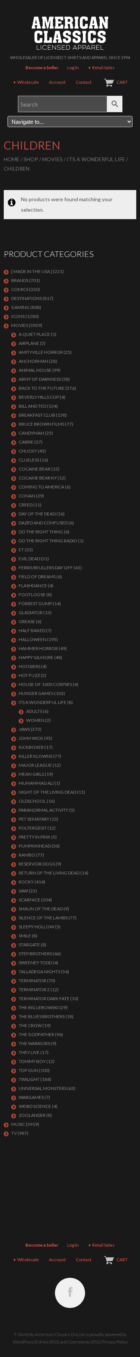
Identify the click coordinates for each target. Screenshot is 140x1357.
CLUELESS (29, 460)
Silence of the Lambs (43, 918)
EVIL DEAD (29, 558)
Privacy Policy (115, 1342)
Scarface (29, 900)
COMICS (19, 289)
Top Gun (28, 1070)
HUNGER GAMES (36, 693)
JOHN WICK (31, 738)
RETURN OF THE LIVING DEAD (49, 873)
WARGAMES (31, 1097)
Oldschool (32, 801)
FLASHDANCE (33, 585)
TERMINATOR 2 (34, 989)
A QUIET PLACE (34, 334)
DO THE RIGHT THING (41, 531)
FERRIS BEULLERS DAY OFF (46, 567)
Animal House (35, 370)
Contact (83, 82)
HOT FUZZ (29, 675)
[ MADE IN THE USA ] (31, 271)
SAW (23, 891)
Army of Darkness (40, 379)
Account (57, 82)
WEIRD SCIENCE (35, 1106)
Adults (34, 711)
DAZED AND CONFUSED (43, 523)
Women (35, 720)
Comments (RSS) (84, 1342)
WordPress (23, 1342)
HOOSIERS (29, 666)
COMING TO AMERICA (41, 487)
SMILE (25, 935)
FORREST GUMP (35, 603)
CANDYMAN (31, 433)
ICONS (18, 316)
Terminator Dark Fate (44, 998)
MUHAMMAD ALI (36, 783)
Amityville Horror (41, 352)
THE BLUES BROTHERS (42, 1016)
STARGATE (29, 944)
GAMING (20, 307)
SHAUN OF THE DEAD (41, 909)
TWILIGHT (29, 1079)
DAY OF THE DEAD (37, 514)
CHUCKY (28, 451)
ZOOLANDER (32, 1115)
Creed (25, 505)
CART (122, 82)
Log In (73, 67)
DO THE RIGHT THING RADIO (48, 540)
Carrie (26, 442)
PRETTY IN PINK (34, 837)
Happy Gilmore (36, 657)
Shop (31, 159)
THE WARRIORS (34, 1043)
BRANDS (19, 280)
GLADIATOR (31, 612)
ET (21, 549)
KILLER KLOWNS (35, 756)
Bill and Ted (32, 406)
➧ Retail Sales (101, 67)
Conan (27, 496)
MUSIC (18, 1124)
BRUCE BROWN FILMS (41, 424)
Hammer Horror (38, 648)
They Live (29, 1052)
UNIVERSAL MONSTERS (42, 1088)
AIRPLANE (29, 343)
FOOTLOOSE (32, 594)
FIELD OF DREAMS (37, 576)
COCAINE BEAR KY (38, 478)
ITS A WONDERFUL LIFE (96, 159)
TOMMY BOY (32, 1061)
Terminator (32, 980)
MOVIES (52, 159)
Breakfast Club (37, 415)
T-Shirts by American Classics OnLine (49, 1334)
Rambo (27, 855)
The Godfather (36, 1034)
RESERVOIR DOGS (37, 864)
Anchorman (33, 361)
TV (14, 1133)
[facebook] (70, 1293)
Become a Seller (41, 67)
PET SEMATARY (34, 819)
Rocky (26, 882)
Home (11, 159)
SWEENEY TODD (35, 962)
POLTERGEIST (33, 828)
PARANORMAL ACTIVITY (43, 810)
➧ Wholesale (26, 82)
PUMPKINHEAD (35, 846)
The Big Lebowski (39, 1007)
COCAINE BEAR (34, 469)
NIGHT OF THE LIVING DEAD (47, 792)
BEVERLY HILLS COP (39, 397)
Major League (35, 765)
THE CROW (30, 1025)
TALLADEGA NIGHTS (39, 971)
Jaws (24, 729)
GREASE (27, 621)
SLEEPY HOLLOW (36, 926)
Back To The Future (42, 388)
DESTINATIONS (26, 298)
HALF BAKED (32, 630)
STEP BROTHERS (35, 953)
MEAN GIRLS (31, 774)
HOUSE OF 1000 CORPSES (45, 684)
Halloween (32, 639)
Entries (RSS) (47, 1342)
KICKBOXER (31, 747)
